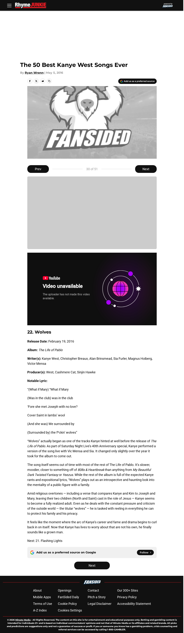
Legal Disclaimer (99, 604)
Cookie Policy (67, 604)
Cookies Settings (70, 610)
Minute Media (23, 619)
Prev (38, 169)
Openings (64, 590)
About (37, 590)
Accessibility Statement (134, 604)
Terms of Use (42, 604)
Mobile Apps (42, 597)
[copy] (49, 81)
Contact (93, 590)
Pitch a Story (97, 597)
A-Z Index (40, 610)
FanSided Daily (68, 597)
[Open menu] (9, 5)
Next (145, 169)
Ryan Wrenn (34, 72)
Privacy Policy (127, 597)
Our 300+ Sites (127, 590)
